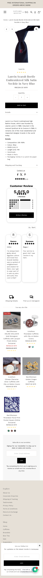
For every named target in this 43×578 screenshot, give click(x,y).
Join (21, 460)
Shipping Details (12, 301)
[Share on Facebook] (18, 175)
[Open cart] (39, 12)
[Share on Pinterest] (25, 175)
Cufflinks (6, 529)
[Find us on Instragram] (31, 298)
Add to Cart (21, 105)
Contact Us (7, 515)
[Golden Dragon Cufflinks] (31, 366)
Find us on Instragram (31, 301)
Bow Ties (6, 536)
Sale (4, 539)
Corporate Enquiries (10, 496)
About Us (6, 493)
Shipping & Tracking (10, 499)
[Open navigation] (5, 12)
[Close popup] (39, 545)
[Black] (15, 431)
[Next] (11, 29)
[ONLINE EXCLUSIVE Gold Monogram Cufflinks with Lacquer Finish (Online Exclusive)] (12, 320)
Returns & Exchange (10, 512)
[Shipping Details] (11, 298)
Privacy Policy (8, 505)
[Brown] (12, 431)
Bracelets (6, 532)
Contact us (21, 170)
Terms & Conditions (10, 509)
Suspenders (7, 542)
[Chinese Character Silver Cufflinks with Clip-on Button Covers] (12, 366)
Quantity (21, 93)
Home (5, 20)
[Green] (33, 347)
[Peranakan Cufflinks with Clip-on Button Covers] (31, 320)
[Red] (29, 347)
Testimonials (7, 502)
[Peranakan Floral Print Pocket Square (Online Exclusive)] (12, 404)
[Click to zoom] (36, 29)
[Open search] (31, 12)
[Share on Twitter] (21, 175)
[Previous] (6, 29)
